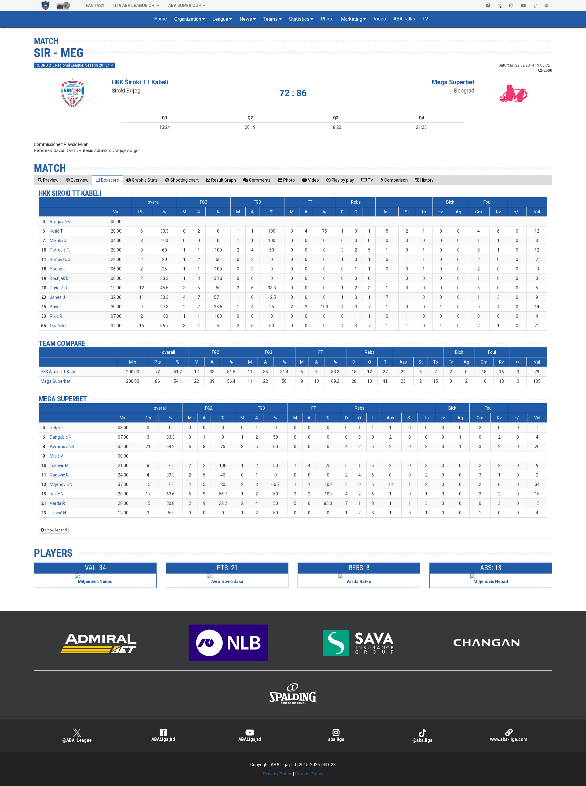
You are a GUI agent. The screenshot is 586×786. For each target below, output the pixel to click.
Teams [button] (270, 19)
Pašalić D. (59, 287)
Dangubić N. (61, 437)
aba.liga (336, 739)
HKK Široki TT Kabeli (140, 82)
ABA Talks (404, 19)
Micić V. (56, 456)
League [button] (220, 19)
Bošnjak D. (59, 278)
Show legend (55, 530)
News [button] (246, 19)
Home (160, 19)
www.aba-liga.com (508, 739)
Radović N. (60, 475)
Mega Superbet (453, 82)
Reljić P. (57, 427)
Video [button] (380, 19)
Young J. (58, 268)
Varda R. (58, 503)
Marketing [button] (351, 19)
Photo (327, 19)
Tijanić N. (58, 512)
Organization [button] (187, 19)
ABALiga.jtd (163, 739)
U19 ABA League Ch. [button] (134, 5)
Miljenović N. (61, 484)
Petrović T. (60, 250)
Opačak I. (58, 325)
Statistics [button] (299, 19)
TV (425, 19)
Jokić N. (57, 493)
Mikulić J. (58, 240)
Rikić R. (56, 316)
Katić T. (56, 231)
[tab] (48, 180)
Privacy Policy (277, 773)
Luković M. (60, 465)
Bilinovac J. (60, 259)
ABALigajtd (249, 739)
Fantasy (95, 5)
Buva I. (56, 306)
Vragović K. (60, 221)
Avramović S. (62, 446)
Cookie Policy (309, 773)
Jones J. (58, 297)
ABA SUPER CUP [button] (184, 5)
